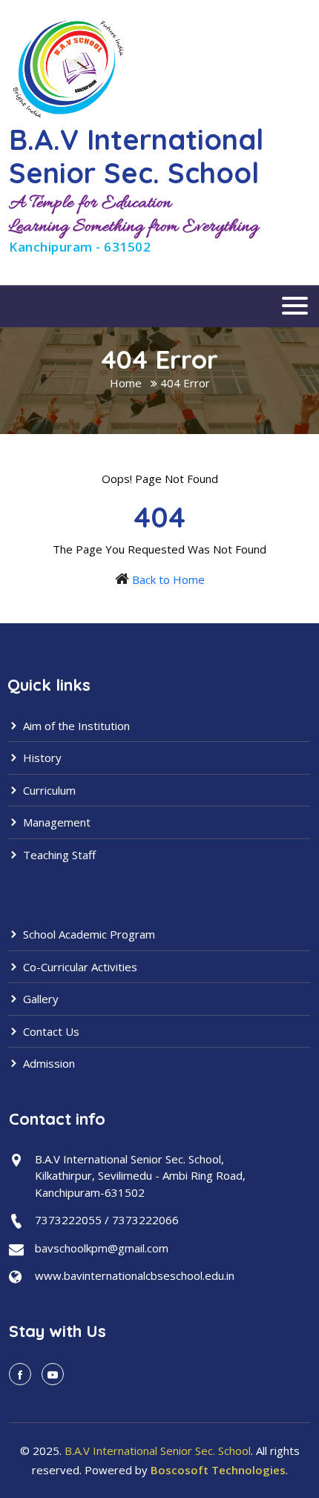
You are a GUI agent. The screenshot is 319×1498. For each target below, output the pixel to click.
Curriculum (48, 790)
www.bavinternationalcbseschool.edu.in (134, 1275)
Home (126, 382)
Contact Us (49, 1031)
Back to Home (168, 579)
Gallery (39, 998)
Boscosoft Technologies (218, 1469)
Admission (47, 1063)
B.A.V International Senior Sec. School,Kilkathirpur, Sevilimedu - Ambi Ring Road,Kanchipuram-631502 (140, 1176)
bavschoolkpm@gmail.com (101, 1248)
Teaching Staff (58, 854)
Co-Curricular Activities (78, 966)
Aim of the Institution (75, 725)
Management (55, 822)
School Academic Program (87, 934)
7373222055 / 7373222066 (107, 1219)
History (41, 757)
